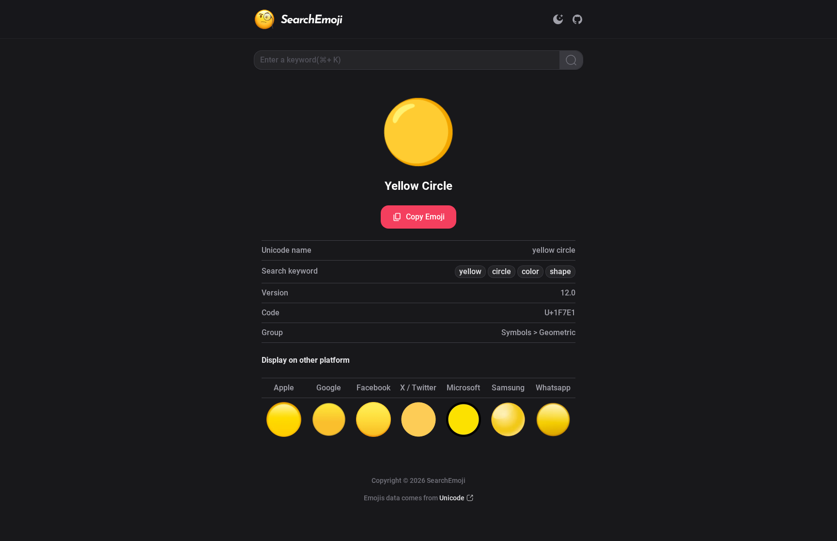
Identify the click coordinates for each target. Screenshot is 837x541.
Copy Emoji (425, 216)
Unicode (452, 498)
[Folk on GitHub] (577, 19)
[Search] (571, 60)
